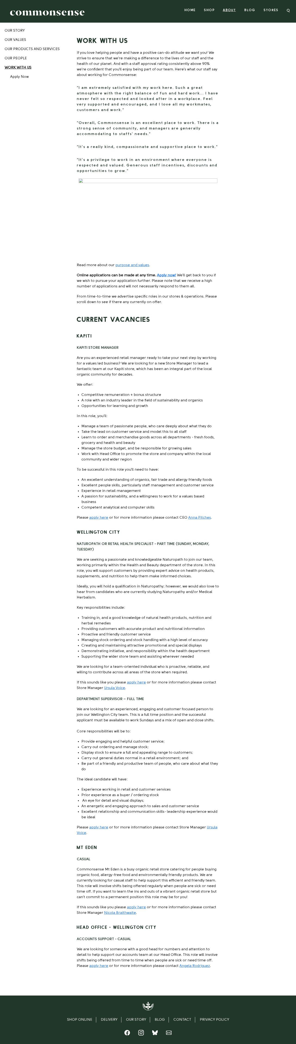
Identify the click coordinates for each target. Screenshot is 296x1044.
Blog (249, 10)
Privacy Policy (214, 1020)
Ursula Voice (114, 688)
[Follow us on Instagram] (141, 1034)
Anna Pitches (199, 518)
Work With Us (18, 67)
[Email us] (169, 1034)
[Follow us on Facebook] (127, 1034)
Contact (182, 1020)
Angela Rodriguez (194, 966)
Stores (271, 10)
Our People (16, 58)
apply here (98, 518)
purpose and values (132, 265)
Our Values (15, 40)
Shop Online (79, 1020)
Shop (209, 10)
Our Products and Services (32, 49)
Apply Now (19, 77)
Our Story (15, 31)
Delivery (109, 1020)
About (229, 10)
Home (190, 10)
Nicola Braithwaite (120, 913)
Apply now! (166, 275)
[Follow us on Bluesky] (155, 1034)
